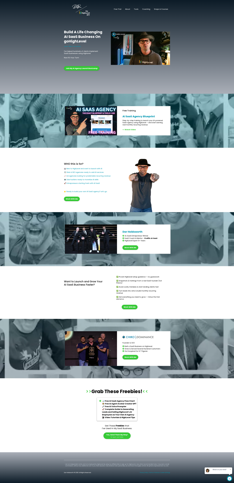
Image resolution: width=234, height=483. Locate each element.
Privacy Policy (144, 472)
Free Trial (117, 9)
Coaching (146, 9)
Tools (136, 9)
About (127, 9)
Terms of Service (154, 472)
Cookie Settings (165, 472)
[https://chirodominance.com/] (145, 337)
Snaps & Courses (161, 9)
